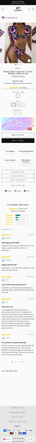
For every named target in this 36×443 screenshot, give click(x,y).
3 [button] (18, 362)
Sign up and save (17, 421)
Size (18, 101)
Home (18, 68)
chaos (18, 96)
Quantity (18, 110)
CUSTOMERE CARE (17, 412)
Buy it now (18, 140)
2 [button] (15, 362)
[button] (14, 88)
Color (18, 92)
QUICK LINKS (17, 417)
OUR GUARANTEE (18, 176)
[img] (6, 235)
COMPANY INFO (17, 408)
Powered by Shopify (18, 441)
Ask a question (18, 180)
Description (18, 172)
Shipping (15, 83)
